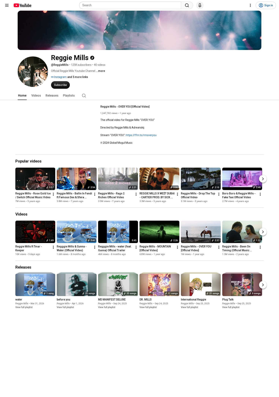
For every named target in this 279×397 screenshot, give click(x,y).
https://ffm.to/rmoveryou (141, 135)
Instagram (60, 76)
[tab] (22, 95)
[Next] (263, 179)
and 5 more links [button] (77, 76)
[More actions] (53, 194)
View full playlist (24, 307)
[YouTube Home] (22, 5)
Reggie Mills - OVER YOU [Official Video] (125, 106)
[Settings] (250, 5)
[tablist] (139, 95)
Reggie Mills (21, 303)
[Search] (187, 5)
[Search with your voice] (200, 5)
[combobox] (131, 5)
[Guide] (7, 5)
